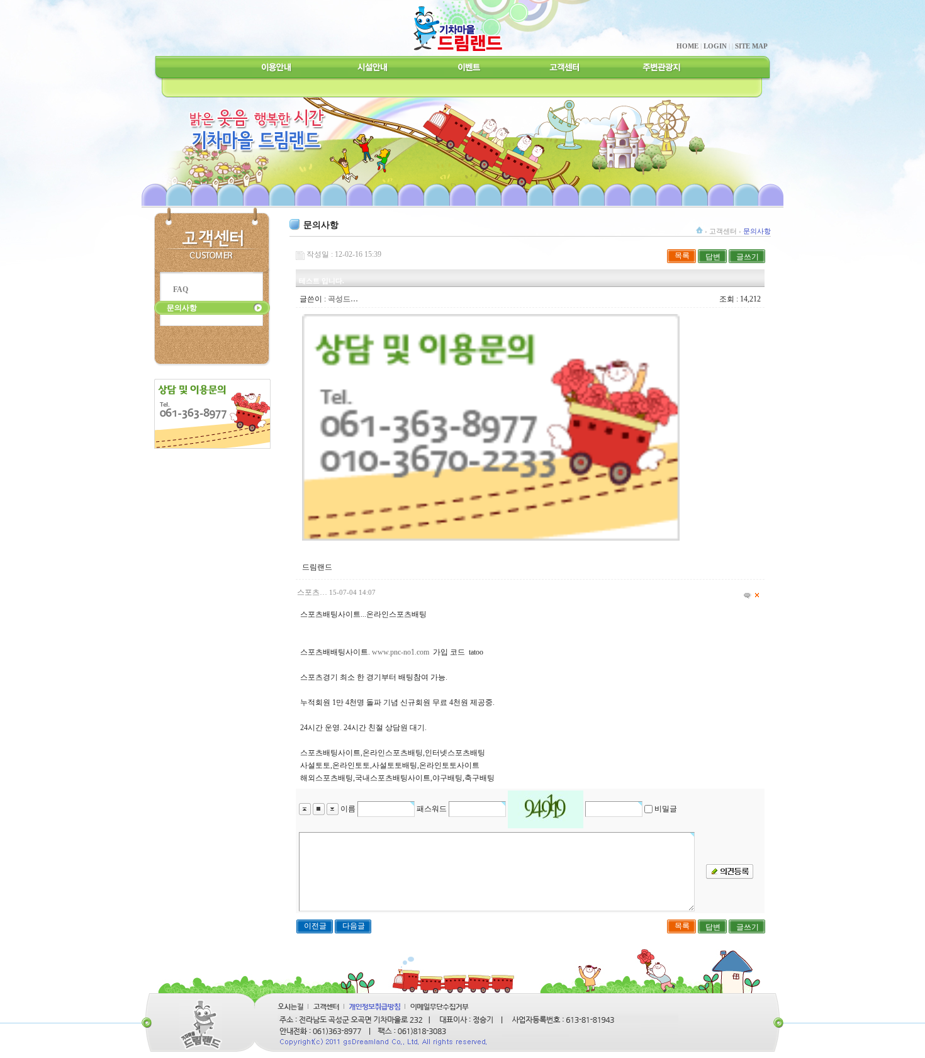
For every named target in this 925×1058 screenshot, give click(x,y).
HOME (687, 46)
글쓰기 (747, 256)
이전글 (315, 925)
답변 (712, 256)
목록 (682, 255)
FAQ (180, 289)
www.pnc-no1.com (400, 652)
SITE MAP (751, 46)
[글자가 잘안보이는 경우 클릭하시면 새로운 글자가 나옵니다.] (545, 809)
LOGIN (715, 46)
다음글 (353, 925)
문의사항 (182, 307)
